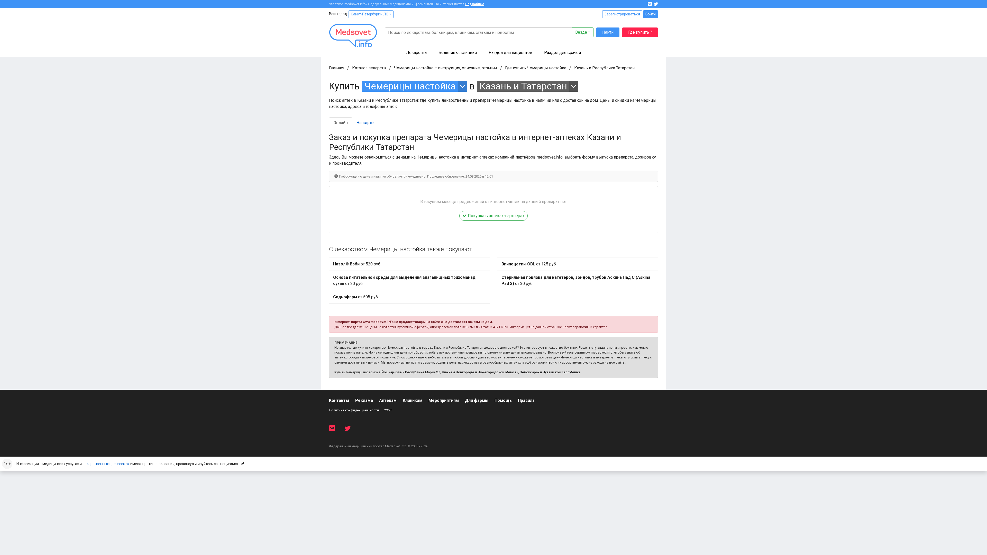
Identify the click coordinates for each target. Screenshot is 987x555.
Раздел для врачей (562, 52)
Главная (336, 68)
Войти (650, 14)
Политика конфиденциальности (354, 410)
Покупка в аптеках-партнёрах (495, 215)
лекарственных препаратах (106, 464)
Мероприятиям (443, 400)
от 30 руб (404, 280)
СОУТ (388, 410)
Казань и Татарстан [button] (523, 86)
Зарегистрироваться (622, 14)
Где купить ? (640, 32)
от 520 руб (356, 264)
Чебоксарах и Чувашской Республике (550, 372)
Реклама (364, 400)
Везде (581, 32)
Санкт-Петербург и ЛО (370, 14)
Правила (526, 400)
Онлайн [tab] (340, 122)
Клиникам (412, 400)
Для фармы (476, 400)
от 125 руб (528, 264)
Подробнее (474, 4)
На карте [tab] (365, 122)
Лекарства (416, 52)
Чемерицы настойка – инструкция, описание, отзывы (445, 68)
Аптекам (388, 400)
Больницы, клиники (457, 52)
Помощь (503, 400)
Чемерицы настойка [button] (410, 86)
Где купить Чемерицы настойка (535, 68)
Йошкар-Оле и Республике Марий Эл (410, 372)
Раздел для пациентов (510, 52)
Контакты (339, 400)
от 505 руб (355, 296)
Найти (608, 32)
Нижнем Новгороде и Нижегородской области (480, 372)
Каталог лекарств (369, 68)
